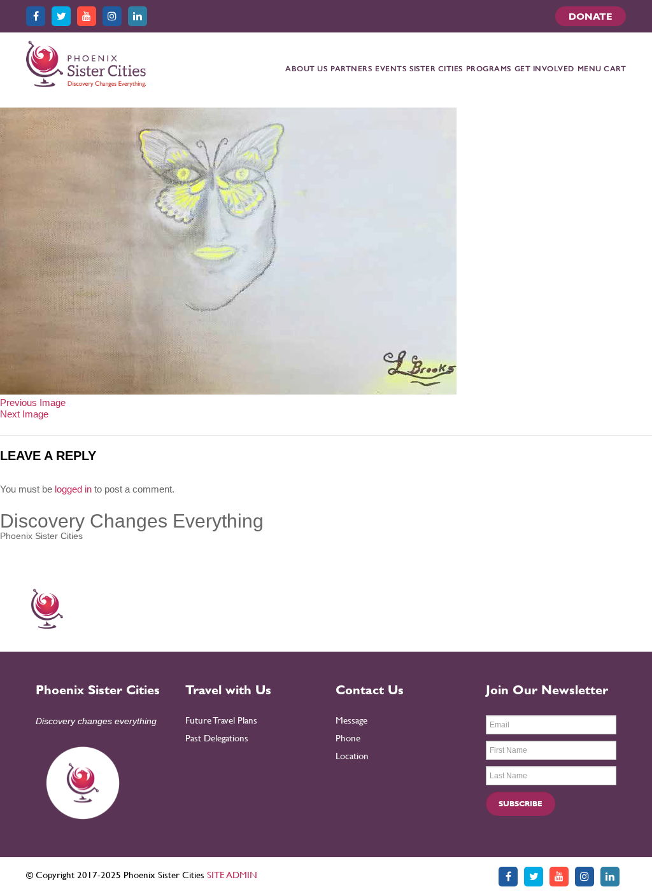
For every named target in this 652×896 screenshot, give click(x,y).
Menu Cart (602, 68)
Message (351, 720)
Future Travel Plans (221, 720)
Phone (348, 738)
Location (352, 755)
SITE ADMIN (232, 874)
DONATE (591, 16)
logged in (73, 489)
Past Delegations (216, 738)
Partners (351, 68)
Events (390, 68)
